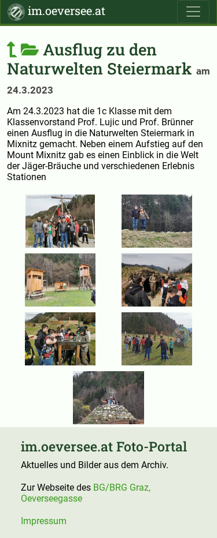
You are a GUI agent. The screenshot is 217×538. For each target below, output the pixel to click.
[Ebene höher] (23, 49)
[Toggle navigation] (193, 11)
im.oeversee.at (65, 10)
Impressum (44, 520)
